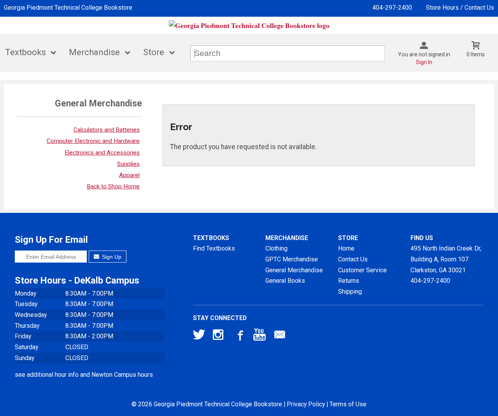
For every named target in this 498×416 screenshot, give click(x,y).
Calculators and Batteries (107, 129)
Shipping (350, 291)
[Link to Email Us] (280, 336)
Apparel (129, 175)
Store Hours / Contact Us (460, 7)
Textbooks (25, 52)
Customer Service (362, 270)
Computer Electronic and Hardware (93, 141)
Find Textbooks (214, 248)
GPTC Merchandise (291, 259)
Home (346, 248)
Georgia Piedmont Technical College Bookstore (68, 7)
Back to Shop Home (113, 186)
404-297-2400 (392, 7)
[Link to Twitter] (199, 336)
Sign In (424, 62)
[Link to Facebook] (239, 336)
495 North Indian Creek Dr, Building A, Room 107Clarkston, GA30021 (445, 259)
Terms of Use (348, 404)
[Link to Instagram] (219, 336)
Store (153, 52)
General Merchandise (294, 270)
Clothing (276, 248)
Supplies (128, 163)
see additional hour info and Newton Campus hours (84, 374)
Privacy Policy (306, 404)
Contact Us (353, 259)
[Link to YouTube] (259, 336)
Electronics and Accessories (102, 152)
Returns (348, 280)
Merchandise (94, 52)
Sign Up (110, 257)
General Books (285, 280)
